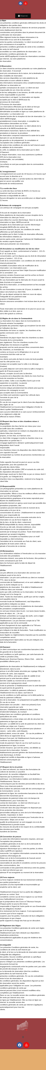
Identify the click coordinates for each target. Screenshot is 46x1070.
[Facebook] (20, 3)
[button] (23, 9)
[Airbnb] (25, 3)
